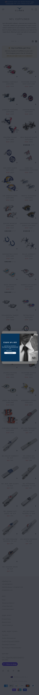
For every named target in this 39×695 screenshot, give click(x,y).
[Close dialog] (37, 335)
